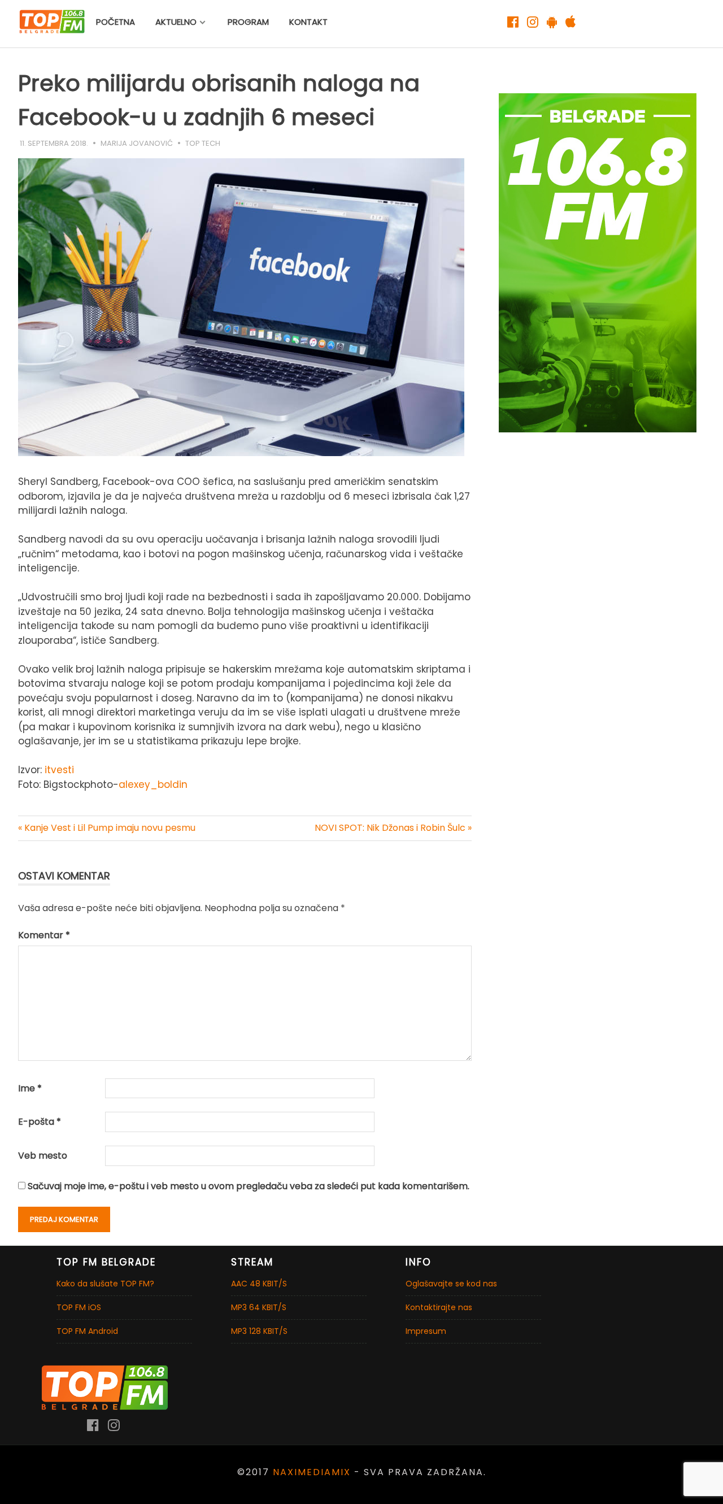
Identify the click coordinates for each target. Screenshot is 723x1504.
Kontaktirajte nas (439, 1307)
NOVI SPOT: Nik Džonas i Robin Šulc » (393, 827)
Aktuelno (176, 22)
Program (248, 22)
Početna (115, 22)
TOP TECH (202, 143)
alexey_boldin (153, 784)
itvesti (59, 770)
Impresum (426, 1331)
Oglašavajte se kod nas (451, 1283)
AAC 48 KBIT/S (259, 1283)
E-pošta (39, 1121)
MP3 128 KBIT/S (259, 1331)
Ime (30, 1088)
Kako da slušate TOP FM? (105, 1283)
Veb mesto (42, 1155)
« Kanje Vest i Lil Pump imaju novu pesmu (106, 827)
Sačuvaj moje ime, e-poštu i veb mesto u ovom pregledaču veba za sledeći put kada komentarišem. (248, 1186)
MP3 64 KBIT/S (258, 1307)
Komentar (44, 935)
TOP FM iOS (78, 1307)
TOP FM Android (87, 1331)
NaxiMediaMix (312, 1472)
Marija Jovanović (137, 143)
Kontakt (308, 22)
